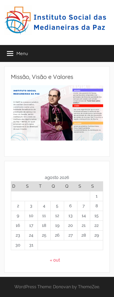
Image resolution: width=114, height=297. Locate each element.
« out (55, 260)
